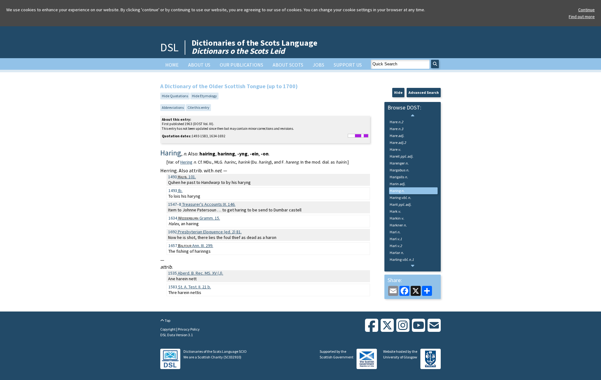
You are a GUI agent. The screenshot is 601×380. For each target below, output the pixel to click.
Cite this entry (198, 107)
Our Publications (241, 65)
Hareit (401, 156)
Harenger (399, 163)
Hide (398, 92)
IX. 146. (208, 204)
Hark (395, 211)
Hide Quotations (175, 96)
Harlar (397, 252)
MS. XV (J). (200, 273)
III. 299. (195, 245)
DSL (169, 47)
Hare (396, 121)
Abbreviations (173, 107)
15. (199, 218)
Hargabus (399, 170)
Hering (186, 162)
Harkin (397, 218)
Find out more (582, 16)
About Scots (288, 65)
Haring (397, 190)
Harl (395, 232)
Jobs (318, 65)
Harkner (398, 225)
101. (187, 177)
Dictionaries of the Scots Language (254, 47)
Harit (400, 204)
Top (167, 320)
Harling (402, 259)
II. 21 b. (194, 287)
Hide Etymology (204, 96)
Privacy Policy (189, 329)
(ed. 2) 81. (210, 232)
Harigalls (399, 177)
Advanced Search (423, 92)
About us (199, 65)
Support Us (348, 65)
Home (172, 65)
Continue (586, 10)
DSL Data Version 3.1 (176, 334)
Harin (397, 183)
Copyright (168, 329)
